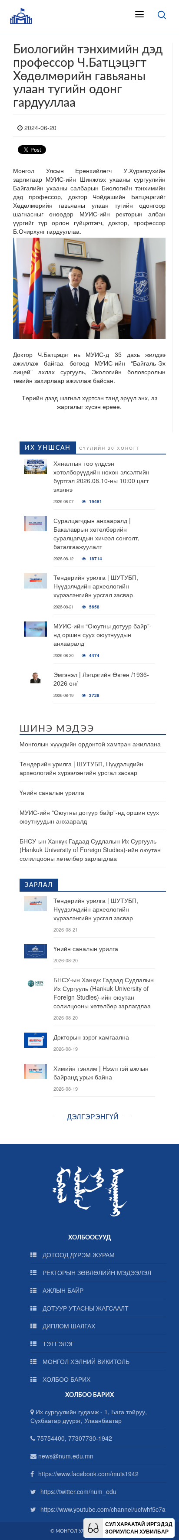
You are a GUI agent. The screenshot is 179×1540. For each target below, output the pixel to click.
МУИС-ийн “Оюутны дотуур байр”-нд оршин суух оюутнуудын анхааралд (102, 634)
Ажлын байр (62, 1290)
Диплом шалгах (68, 1325)
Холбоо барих (65, 1379)
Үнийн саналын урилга (52, 792)
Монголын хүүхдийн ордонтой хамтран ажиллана (90, 743)
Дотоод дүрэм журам (78, 1254)
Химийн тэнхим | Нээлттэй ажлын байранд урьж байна (101, 1072)
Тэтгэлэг (57, 1343)
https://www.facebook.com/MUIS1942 (88, 1473)
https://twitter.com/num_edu (78, 1491)
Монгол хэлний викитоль (85, 1361)
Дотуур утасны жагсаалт (85, 1308)
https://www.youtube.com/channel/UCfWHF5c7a (103, 1509)
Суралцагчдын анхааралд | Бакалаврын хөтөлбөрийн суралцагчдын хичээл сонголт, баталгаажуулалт (96, 533)
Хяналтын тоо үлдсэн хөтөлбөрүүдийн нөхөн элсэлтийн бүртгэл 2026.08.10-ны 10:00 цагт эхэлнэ (101, 476)
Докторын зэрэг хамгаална (91, 1037)
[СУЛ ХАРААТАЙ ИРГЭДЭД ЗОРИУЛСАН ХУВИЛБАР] (93, 1527)
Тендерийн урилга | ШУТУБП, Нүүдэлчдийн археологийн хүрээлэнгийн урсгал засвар (95, 586)
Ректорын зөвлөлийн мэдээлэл (96, 1272)
